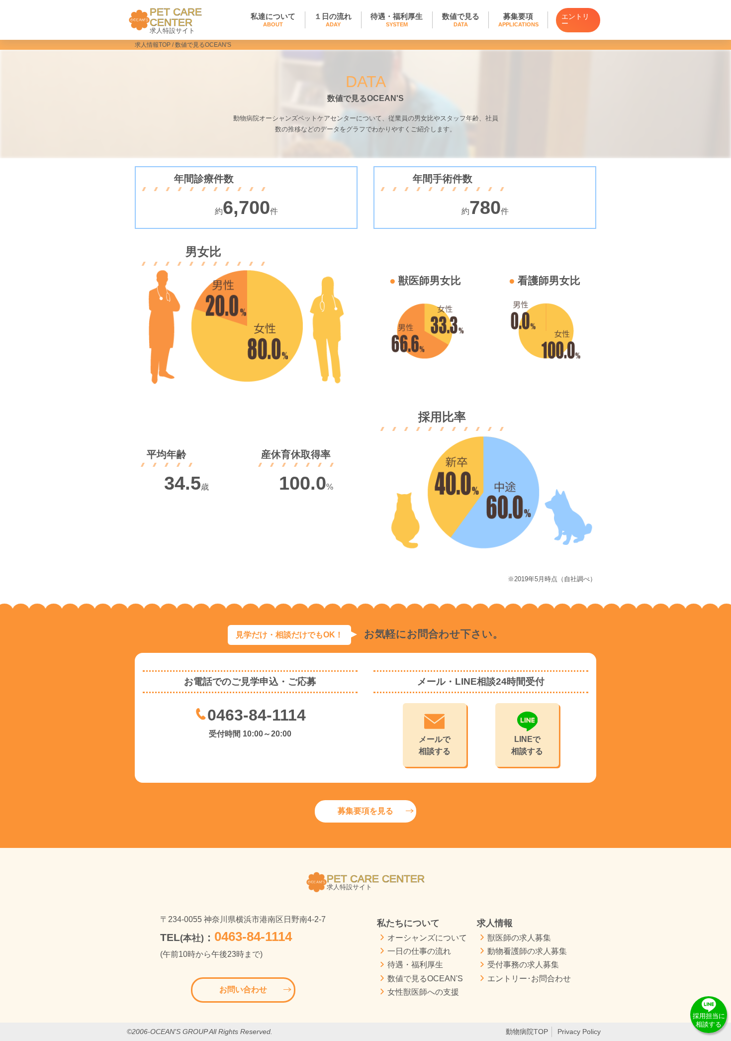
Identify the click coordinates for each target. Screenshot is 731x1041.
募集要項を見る (365, 811)
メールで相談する (435, 745)
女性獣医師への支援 (423, 992)
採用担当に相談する (709, 1020)
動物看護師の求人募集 (527, 951)
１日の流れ (333, 20)
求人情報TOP (153, 44)
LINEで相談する (527, 745)
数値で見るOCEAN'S (425, 978)
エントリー (575, 19)
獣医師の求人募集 (519, 938)
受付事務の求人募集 (523, 964)
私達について (273, 20)
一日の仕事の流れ (419, 951)
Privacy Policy (579, 1032)
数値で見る (460, 20)
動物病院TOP (527, 1032)
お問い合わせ (243, 989)
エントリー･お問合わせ (529, 978)
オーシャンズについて (427, 938)
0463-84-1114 (256, 715)
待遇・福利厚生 (396, 20)
